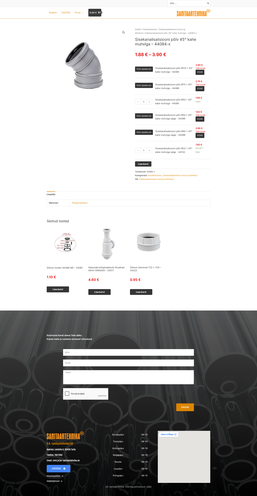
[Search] (208, 3)
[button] (81, 12)
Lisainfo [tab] (51, 194)
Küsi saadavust (144, 69)
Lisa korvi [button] (58, 289)
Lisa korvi (143, 164)
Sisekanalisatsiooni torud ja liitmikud (180, 175)
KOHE (200, 72)
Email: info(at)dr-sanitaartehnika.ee (63, 461)
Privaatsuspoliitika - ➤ (55, 476)
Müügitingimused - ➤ (55, 481)
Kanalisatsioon (150, 29)
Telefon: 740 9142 (54, 455)
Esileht (138, 29)
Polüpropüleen (80, 202)
